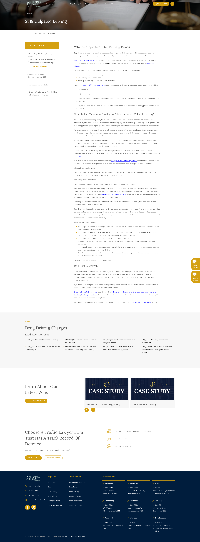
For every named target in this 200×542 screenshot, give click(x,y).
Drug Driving (74, 4)
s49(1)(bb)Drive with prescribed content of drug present (80, 341)
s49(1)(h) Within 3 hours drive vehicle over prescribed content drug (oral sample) (80, 348)
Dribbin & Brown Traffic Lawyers (85, 292)
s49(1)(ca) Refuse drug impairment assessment (155, 341)
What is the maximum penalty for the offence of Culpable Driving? (42, 61)
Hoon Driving (85, 4)
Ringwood (136, 292)
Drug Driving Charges (36, 74)
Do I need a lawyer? (40, 66)
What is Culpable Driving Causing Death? (40, 55)
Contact (142, 4)
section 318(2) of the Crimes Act (94, 85)
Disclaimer (81, 537)
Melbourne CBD (117, 292)
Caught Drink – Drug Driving (148, 404)
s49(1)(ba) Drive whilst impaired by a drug (42, 340)
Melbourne (109, 483)
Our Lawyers (123, 4)
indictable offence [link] (109, 63)
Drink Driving (63, 4)
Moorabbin (145, 292)
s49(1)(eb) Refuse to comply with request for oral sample (43, 348)
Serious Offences (111, 4)
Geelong (84, 295)
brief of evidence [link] (125, 247)
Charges (34, 33)
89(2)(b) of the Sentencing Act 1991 (124, 161)
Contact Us (65, 537)
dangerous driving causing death (113, 194)
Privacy (73, 537)
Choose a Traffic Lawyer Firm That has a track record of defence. (43, 93)
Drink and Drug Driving (99, 404)
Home (27, 33)
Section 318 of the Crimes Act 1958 (86, 60)
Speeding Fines (52, 4)
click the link (78, 156)
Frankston (153, 292)
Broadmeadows (161, 518)
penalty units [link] (139, 120)
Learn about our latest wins (38, 85)
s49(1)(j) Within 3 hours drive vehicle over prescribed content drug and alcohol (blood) (157, 350)
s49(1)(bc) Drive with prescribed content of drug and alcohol (119, 341)
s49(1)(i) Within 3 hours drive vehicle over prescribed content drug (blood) (118, 348)
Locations (133, 4)
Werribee (77, 295)
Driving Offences (97, 4)
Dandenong (127, 292)
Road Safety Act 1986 (38, 77)
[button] (86, 410)
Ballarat (94, 295)
